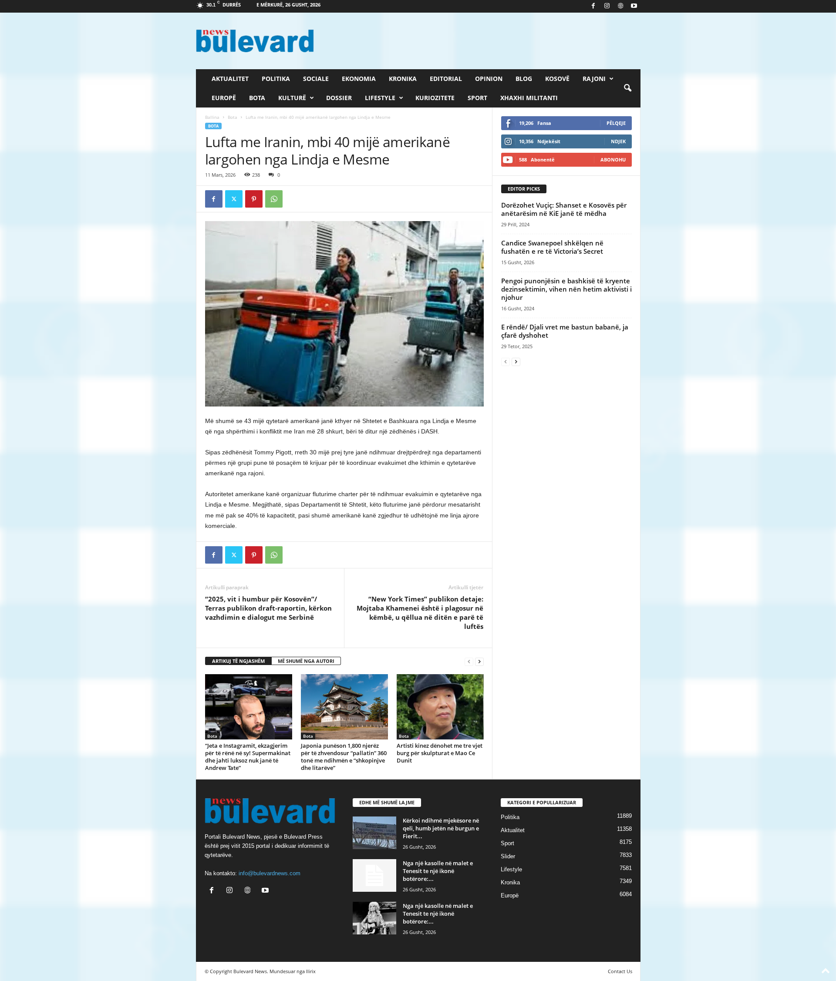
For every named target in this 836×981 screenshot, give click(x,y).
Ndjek (618, 141)
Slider (508, 856)
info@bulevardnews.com (269, 873)
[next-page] (479, 661)
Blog (524, 78)
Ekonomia (359, 78)
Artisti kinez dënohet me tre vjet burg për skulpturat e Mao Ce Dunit (439, 753)
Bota (257, 98)
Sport (477, 98)
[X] (234, 199)
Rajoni (594, 78)
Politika (276, 78)
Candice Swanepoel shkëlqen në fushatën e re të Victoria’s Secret (552, 247)
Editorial (446, 78)
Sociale (316, 78)
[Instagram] (607, 6)
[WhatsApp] (274, 199)
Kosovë (557, 78)
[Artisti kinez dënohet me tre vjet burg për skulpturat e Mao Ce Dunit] (440, 706)
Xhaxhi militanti (529, 98)
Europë (224, 98)
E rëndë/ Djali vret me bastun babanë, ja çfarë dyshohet (564, 331)
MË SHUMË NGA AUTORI (306, 661)
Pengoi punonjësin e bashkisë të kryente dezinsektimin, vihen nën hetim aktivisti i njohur (566, 289)
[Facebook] (593, 6)
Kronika (403, 78)
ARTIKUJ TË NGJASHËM (238, 661)
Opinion (488, 78)
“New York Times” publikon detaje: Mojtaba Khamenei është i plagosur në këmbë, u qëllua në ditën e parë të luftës (420, 613)
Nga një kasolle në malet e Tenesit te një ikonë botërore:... (438, 871)
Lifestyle (380, 98)
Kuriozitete (435, 98)
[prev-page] (469, 661)
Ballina (212, 117)
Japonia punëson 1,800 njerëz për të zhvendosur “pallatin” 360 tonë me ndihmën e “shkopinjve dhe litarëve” (344, 757)
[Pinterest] (254, 199)
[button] (627, 88)
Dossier (339, 98)
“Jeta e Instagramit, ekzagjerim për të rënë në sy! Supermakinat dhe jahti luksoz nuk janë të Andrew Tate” (247, 757)
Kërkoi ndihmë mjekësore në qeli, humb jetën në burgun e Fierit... (441, 828)
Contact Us (620, 971)
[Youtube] (634, 6)
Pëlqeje (616, 123)
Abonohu (613, 159)
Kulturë (292, 98)
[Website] (620, 6)
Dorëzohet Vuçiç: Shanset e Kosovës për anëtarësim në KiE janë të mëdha (564, 209)
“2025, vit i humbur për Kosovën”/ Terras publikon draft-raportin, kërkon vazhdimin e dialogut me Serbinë (268, 608)
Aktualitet (230, 78)
